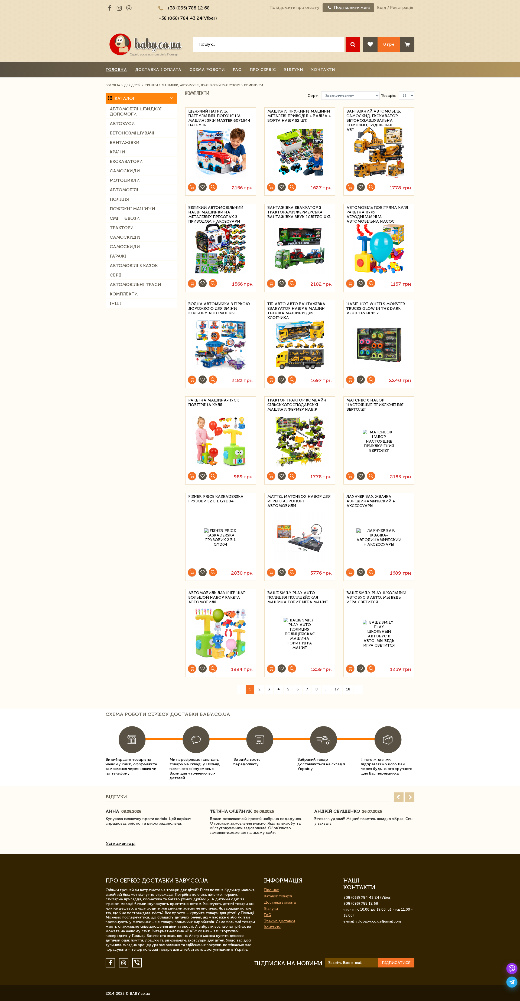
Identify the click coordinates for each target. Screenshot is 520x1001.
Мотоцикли (125, 180)
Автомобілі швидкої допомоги (136, 111)
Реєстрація (401, 7)
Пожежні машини (132, 208)
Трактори (122, 227)
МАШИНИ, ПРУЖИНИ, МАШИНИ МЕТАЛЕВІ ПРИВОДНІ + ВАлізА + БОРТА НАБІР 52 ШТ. (299, 115)
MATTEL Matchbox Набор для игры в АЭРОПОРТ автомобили (299, 500)
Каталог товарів (278, 896)
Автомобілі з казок (134, 265)
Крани (117, 151)
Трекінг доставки (279, 921)
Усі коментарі (120, 843)
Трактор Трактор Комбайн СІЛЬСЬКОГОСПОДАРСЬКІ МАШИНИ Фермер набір (296, 404)
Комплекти (124, 294)
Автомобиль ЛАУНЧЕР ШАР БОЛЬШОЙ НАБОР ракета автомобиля (217, 597)
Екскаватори (126, 161)
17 (337, 689)
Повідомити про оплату (294, 7)
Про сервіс (263, 69)
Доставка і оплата (158, 69)
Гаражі (118, 256)
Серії (116, 275)
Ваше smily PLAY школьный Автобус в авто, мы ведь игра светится (376, 597)
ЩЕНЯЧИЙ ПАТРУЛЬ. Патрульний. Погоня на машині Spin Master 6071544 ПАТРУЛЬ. (219, 115)
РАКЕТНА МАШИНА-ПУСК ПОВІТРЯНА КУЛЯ (213, 402)
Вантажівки (124, 142)
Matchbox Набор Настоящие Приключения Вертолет (375, 404)
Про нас (271, 890)
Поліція (119, 199)
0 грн (388, 44)
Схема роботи (207, 69)
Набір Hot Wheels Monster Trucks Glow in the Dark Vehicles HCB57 (375, 308)
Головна (116, 69)
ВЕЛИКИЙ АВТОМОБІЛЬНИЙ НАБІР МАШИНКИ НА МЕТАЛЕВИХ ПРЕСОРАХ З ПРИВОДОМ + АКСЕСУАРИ (215, 211)
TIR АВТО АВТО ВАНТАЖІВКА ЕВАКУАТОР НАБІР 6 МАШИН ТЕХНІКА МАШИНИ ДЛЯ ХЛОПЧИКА (296, 308)
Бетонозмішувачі (132, 133)
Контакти (323, 69)
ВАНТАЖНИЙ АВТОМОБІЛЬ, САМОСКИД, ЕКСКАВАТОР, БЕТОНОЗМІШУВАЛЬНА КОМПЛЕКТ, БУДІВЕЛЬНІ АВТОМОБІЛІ (373, 115)
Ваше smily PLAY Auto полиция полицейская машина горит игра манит (297, 597)
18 (348, 689)
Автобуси (122, 123)
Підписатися (396, 962)
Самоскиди (125, 170)
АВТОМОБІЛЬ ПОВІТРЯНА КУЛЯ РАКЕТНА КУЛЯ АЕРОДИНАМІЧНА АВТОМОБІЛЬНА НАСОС (377, 211)
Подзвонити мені (351, 7)
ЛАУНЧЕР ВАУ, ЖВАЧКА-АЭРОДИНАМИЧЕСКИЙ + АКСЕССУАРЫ (370, 500)
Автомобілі (124, 189)
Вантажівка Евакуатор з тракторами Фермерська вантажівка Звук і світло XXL (299, 211)
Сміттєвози (125, 218)
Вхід (381, 7)
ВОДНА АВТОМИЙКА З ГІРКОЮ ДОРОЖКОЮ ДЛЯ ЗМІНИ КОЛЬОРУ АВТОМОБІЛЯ (219, 308)
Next (409, 797)
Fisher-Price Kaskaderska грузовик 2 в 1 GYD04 (215, 498)
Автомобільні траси (135, 284)
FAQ (237, 69)
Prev (399, 797)
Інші (115, 303)
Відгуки (293, 69)
